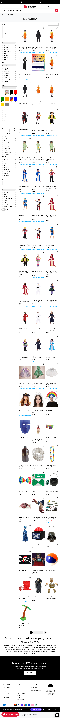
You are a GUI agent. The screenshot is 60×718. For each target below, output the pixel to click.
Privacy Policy (6, 697)
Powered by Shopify (18, 709)
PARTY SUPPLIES (10, 14)
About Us (19, 687)
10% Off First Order (21, 693)
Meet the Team (20, 689)
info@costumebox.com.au (36, 690)
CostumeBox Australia (10, 709)
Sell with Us (19, 697)
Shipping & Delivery (7, 687)
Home (4, 14)
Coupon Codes (6, 693)
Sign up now (29, 672)
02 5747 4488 (34, 687)
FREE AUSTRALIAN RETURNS (19, 2)
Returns (5, 689)
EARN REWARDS (36, 2)
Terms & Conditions (7, 695)
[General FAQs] (51, 6)
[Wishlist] (54, 6)
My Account (5, 691)
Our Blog (19, 695)
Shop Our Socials (20, 699)
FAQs (18, 691)
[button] (2, 6)
